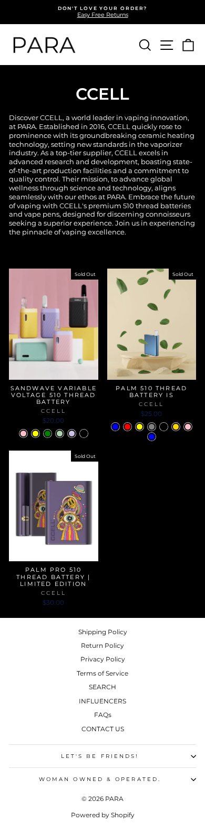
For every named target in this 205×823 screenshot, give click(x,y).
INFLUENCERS (102, 701)
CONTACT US (102, 729)
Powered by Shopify (103, 815)
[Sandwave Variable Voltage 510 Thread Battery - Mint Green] (60, 433)
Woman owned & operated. (100, 779)
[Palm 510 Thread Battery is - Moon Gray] (152, 427)
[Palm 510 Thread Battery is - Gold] (176, 427)
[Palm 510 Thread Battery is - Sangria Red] (127, 427)
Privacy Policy (102, 659)
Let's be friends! (100, 756)
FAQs (102, 715)
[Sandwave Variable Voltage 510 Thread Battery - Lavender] (72, 433)
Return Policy (102, 645)
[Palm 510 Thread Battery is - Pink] (188, 427)
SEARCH (102, 687)
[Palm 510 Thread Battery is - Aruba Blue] (115, 427)
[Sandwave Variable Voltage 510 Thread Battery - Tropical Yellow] (35, 433)
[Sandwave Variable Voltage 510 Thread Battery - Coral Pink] (23, 433)
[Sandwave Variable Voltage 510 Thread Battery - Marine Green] (48, 433)
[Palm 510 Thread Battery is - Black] (164, 427)
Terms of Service (102, 673)
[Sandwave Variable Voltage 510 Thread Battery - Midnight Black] (84, 433)
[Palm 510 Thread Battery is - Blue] (152, 437)
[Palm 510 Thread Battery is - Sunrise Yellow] (140, 427)
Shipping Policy (102, 632)
